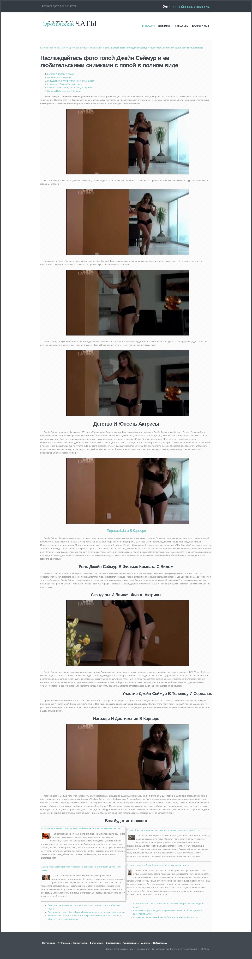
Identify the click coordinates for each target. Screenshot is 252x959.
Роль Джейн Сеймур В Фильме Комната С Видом (70, 81)
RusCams (148, 26)
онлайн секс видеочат (192, 6)
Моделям (145, 943)
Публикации (64, 943)
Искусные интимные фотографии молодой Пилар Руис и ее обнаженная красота (80, 828)
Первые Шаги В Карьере (59, 77)
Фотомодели (96, 943)
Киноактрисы (80, 943)
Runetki (164, 26)
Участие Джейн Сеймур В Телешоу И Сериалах (70, 88)
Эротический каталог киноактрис (85, 48)
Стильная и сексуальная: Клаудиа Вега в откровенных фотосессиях (166, 917)
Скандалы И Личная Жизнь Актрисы (64, 84)
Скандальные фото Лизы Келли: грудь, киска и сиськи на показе (158, 865)
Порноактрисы (130, 943)
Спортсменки (112, 943)
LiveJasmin (180, 26)
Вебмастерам (160, 943)
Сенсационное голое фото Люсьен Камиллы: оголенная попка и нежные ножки (86, 912)
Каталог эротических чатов (69, 23)
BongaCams (200, 26)
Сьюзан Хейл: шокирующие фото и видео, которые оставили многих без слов (164, 830)
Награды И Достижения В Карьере (64, 91)
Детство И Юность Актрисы (60, 74)
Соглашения (48, 943)
